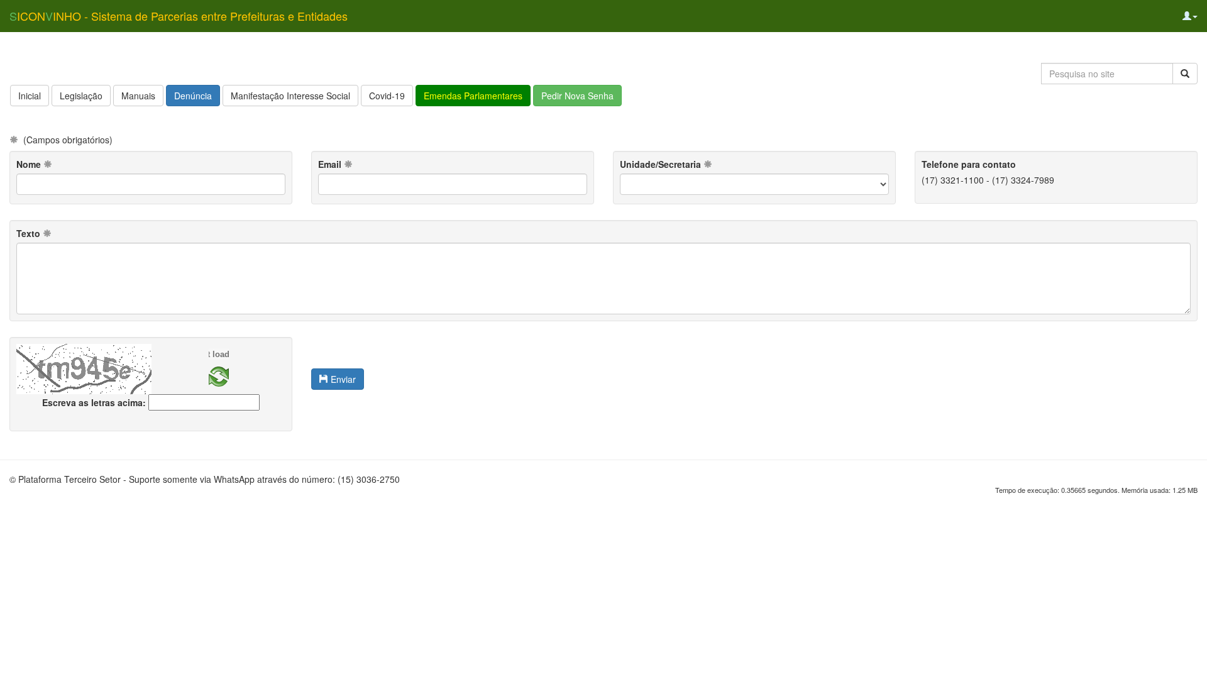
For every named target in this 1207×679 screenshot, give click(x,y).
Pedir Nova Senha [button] (577, 95)
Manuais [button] (138, 95)
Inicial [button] (29, 95)
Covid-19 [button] (387, 95)
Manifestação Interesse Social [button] (290, 95)
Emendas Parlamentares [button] (473, 95)
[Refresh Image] (219, 375)
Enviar (342, 379)
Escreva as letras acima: (94, 402)
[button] (1190, 15)
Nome (29, 164)
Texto (29, 233)
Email (331, 164)
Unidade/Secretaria (661, 164)
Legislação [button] (81, 95)
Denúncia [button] (193, 95)
